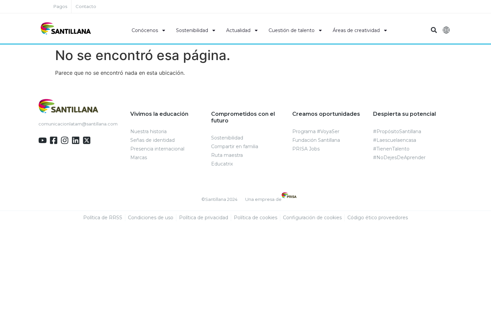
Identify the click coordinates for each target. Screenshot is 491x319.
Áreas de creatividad (356, 30)
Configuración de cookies (312, 218)
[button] (433, 30)
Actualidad (238, 30)
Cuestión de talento (292, 30)
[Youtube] (42, 140)
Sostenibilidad (192, 30)
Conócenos (145, 30)
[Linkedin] (75, 140)
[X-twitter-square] (87, 140)
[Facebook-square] (53, 140)
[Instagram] (64, 140)
